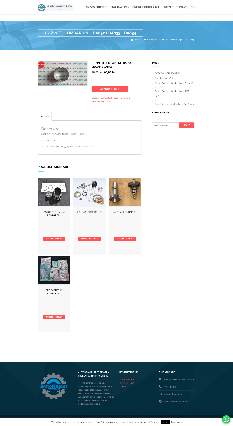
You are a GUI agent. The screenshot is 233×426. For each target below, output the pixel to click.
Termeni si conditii (127, 383)
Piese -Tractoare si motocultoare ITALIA (174, 104)
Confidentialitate (126, 379)
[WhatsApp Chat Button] (226, 419)
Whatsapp (182, 7)
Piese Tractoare (120, 7)
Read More (176, 422)
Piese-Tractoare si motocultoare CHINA (174, 83)
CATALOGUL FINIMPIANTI (167, 73)
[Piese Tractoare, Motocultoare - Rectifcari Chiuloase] (56, 7)
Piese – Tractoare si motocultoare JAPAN (172, 93)
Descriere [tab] (44, 116)
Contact (168, 7)
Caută (187, 125)
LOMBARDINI (147, 40)
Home (136, 40)
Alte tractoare (164, 78)
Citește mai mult (54, 239)
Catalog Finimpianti (96, 7)
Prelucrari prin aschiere (146, 7)
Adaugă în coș (109, 89)
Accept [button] (166, 422)
